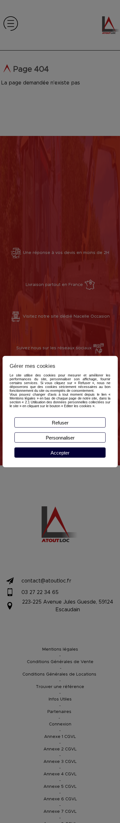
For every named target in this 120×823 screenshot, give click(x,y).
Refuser (60, 422)
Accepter (60, 452)
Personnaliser (60, 437)
